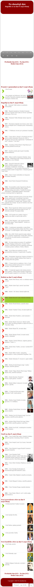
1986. (6, 487)
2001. (6, 256)
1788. (6, 118)
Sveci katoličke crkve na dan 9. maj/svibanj (16, 542)
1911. (6, 136)
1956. (6, 383)
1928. (6, 328)
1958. (6, 391)
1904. (6, 454)
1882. (6, 303)
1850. (6, 442)
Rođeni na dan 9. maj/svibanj (11, 277)
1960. (6, 214)
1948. (6, 187)
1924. (6, 316)
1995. (6, 242)
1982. (6, 427)
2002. (6, 270)
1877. (6, 124)
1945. (6, 163)
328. (6, 105)
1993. (6, 234)
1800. (6, 279)
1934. (6, 334)
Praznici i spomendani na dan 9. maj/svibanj (17, 87)
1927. (6, 151)
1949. (6, 371)
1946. (6, 181)
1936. (6, 157)
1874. (6, 297)
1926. (6, 145)
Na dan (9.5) (24, 62)
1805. (6, 436)
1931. (6, 463)
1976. (6, 220)
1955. (6, 377)
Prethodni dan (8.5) (11, 62)
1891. (6, 309)
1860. (6, 291)
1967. (6, 409)
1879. (6, 448)
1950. (6, 196)
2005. (6, 493)
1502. (6, 111)
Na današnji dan (22, 581)
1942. (6, 353)
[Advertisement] (17, 33)
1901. (6, 130)
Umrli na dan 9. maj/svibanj (11, 434)
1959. (6, 469)
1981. (6, 481)
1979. (6, 421)
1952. (6, 208)
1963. (6, 400)
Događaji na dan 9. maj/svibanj (12, 103)
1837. (6, 285)
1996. (6, 250)
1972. (6, 415)
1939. (6, 346)
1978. (6, 227)
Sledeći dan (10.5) (17, 64)
